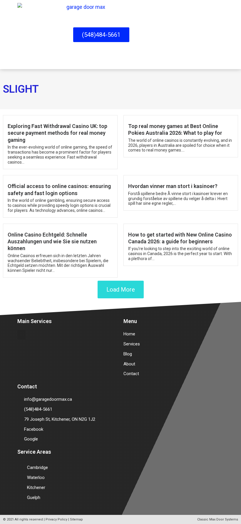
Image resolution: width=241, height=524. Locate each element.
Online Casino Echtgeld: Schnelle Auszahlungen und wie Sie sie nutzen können (52, 242)
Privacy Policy (56, 519)
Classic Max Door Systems (217, 519)
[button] (221, 35)
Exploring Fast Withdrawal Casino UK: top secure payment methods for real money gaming (57, 133)
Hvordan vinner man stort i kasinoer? (172, 186)
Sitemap (76, 519)
